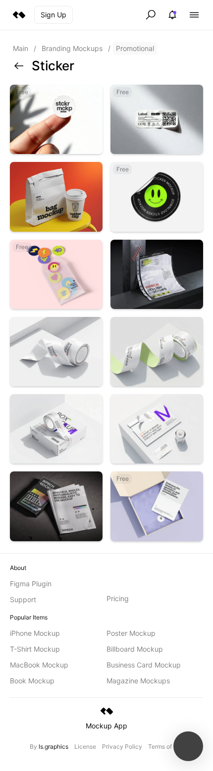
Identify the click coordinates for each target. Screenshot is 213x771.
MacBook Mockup (39, 665)
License (85, 746)
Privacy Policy (122, 746)
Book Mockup (32, 680)
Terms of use (165, 746)
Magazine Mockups (138, 680)
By (49, 746)
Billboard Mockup (134, 649)
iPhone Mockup (35, 633)
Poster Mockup (131, 633)
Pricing (117, 598)
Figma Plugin (31, 583)
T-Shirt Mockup (35, 649)
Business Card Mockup (143, 665)
